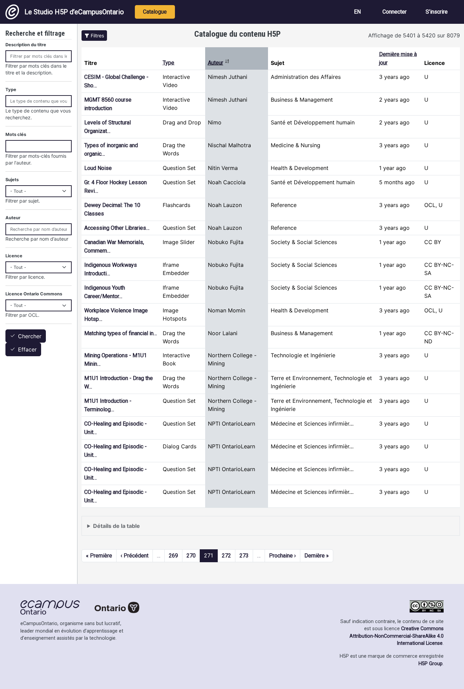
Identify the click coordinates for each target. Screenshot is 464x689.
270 (191, 555)
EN (357, 11)
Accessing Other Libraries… (116, 228)
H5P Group (430, 664)
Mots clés (15, 134)
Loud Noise (98, 168)
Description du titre (25, 44)
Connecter (394, 11)
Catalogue (155, 11)
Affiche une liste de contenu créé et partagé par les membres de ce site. (178, 529)
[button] (94, 35)
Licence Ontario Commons (33, 293)
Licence (13, 255)
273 (244, 555)
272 (226, 555)
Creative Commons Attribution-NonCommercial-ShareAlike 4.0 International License (397, 636)
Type (168, 62)
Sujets (12, 179)
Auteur (219, 62)
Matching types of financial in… (120, 333)
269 (173, 555)
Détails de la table (116, 525)
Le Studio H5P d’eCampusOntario (74, 12)
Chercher (29, 336)
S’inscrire (437, 11)
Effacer (27, 349)
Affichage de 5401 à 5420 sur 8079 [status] (414, 35)
